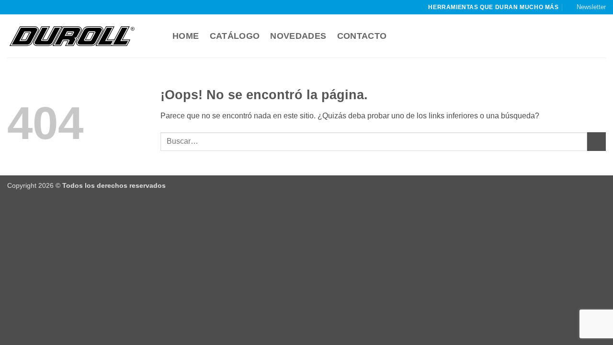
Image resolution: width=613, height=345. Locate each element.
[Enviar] (596, 141)
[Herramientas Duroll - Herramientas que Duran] (72, 36)
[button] (587, 7)
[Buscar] (157, 36)
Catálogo (235, 36)
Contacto (362, 36)
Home (185, 36)
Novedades (298, 36)
